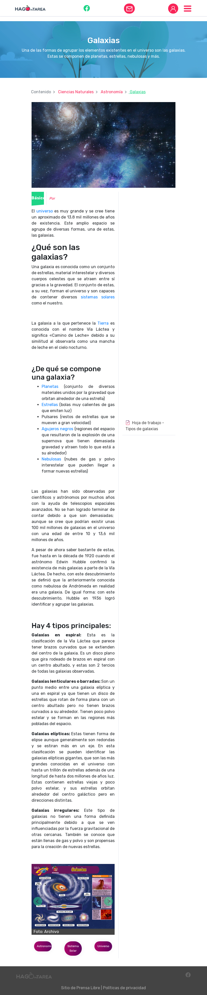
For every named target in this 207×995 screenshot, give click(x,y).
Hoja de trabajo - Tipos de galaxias (144, 425)
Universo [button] (103, 946)
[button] (86, 8)
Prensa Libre (88, 987)
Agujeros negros (57, 428)
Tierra (103, 323)
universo (44, 211)
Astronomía (112, 91)
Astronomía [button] (44, 946)
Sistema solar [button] (73, 948)
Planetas (50, 386)
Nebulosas (51, 459)
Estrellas (50, 404)
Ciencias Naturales (76, 91)
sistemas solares (98, 297)
